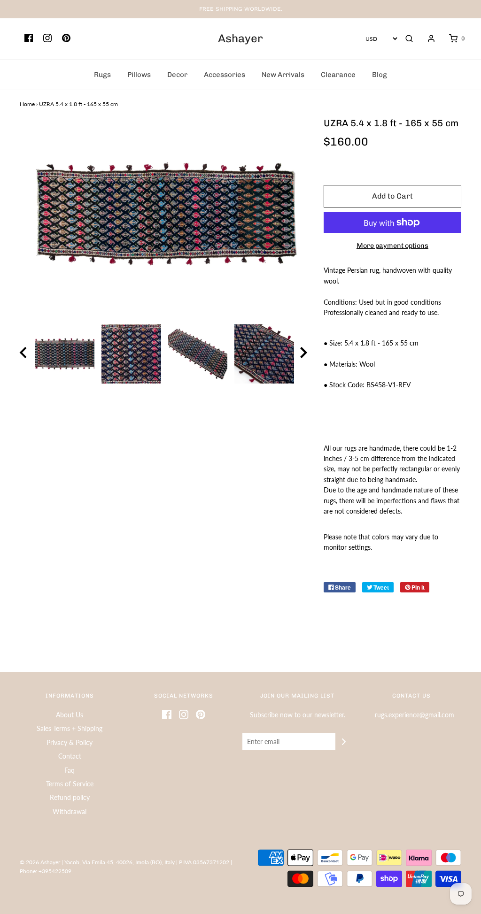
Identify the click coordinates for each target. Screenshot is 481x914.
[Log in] (426, 38)
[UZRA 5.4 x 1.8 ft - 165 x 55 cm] (64, 354)
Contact (69, 756)
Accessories (224, 74)
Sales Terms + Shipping (69, 728)
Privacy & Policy (70, 742)
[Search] (409, 38)
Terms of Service (69, 784)
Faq (69, 770)
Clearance (338, 74)
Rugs (102, 74)
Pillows (139, 74)
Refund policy (70, 797)
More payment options (392, 245)
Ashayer (240, 38)
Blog (379, 74)
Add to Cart (392, 196)
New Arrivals (283, 74)
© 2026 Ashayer (40, 862)
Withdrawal (69, 811)
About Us (69, 715)
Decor (177, 74)
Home (27, 104)
